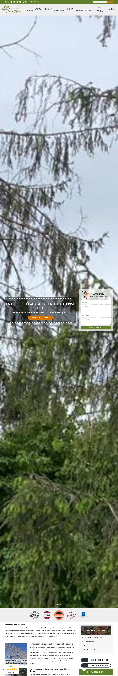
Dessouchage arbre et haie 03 (59, 9)
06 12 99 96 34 (32, 2)
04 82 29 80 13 (14, 2)
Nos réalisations (40, 317)
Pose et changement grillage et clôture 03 (100, 9)
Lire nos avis (10, 672)
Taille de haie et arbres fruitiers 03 (48, 10)
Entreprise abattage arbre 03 (70, 10)
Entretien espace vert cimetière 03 (111, 10)
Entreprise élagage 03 (29, 9)
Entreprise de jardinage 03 (80, 9)
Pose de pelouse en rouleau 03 (38, 10)
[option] (59, 338)
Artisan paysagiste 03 (89, 9)
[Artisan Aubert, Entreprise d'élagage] (10, 10)
